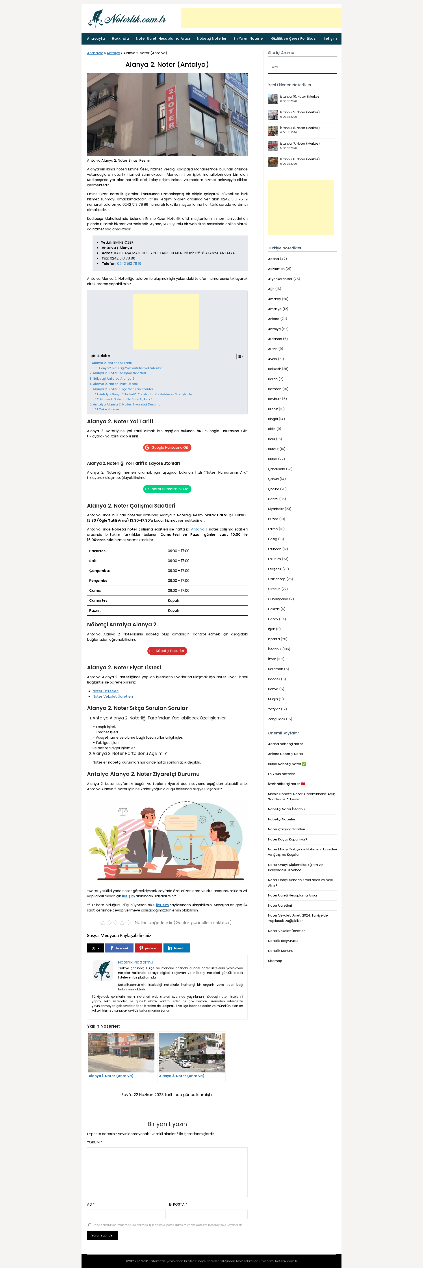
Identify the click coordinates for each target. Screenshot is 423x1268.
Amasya (275, 308)
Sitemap (275, 960)
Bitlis (271, 428)
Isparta (274, 639)
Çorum (273, 489)
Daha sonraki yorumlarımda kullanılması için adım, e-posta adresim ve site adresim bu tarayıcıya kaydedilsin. (168, 1225)
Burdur (273, 448)
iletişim (128, 896)
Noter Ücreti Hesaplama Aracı (163, 38)
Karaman (275, 669)
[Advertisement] (261, 18)
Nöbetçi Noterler (211, 38)
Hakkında (120, 38)
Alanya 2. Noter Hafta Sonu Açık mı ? (126, 399)
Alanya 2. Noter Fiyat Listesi (115, 384)
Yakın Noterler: (109, 409)
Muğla (273, 699)
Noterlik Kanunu (280, 950)
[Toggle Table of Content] (238, 356)
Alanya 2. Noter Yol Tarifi (112, 363)
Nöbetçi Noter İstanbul (286, 809)
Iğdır (271, 629)
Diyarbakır (276, 508)
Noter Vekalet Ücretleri (113, 696)
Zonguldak (276, 719)
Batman (274, 389)
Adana (273, 258)
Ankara (273, 318)
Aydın (272, 359)
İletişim (330, 38)
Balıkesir (274, 368)
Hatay (273, 619)
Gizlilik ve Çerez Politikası (294, 38)
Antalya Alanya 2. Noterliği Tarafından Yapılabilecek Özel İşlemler (146, 394)
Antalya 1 (199, 529)
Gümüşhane (278, 599)
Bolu (271, 439)
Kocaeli (274, 679)
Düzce (273, 519)
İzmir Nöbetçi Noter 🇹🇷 (286, 783)
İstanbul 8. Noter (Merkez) (300, 128)
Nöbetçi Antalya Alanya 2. (114, 378)
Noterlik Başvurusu (283, 940)
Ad (91, 1204)
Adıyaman (276, 268)
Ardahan (275, 338)
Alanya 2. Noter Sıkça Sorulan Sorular (123, 389)
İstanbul (274, 649)
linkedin (179, 948)
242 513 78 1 (129, 263)
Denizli (273, 499)
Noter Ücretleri (106, 691)
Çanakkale (276, 469)
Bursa (272, 459)
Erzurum (274, 559)
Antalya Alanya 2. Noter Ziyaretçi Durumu (126, 404)
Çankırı (273, 478)
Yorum (94, 1142)
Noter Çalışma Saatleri (286, 829)
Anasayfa (96, 38)
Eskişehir (274, 569)
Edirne (273, 529)
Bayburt (274, 398)
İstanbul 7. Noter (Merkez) (300, 143)
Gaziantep (277, 579)
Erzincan (274, 549)
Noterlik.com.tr (286, 1261)
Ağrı (271, 288)
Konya (273, 689)
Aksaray (274, 299)
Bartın (273, 379)
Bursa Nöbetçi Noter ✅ (287, 764)
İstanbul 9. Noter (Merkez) (300, 112)
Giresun (274, 588)
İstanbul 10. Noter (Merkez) (300, 96)
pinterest (151, 948)
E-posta (178, 1204)
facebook (122, 948)
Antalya (113, 53)
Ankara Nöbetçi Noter (285, 753)
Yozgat (274, 709)
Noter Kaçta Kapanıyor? (287, 839)
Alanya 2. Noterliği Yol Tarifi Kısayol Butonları (130, 368)
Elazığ (272, 539)
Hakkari (274, 609)
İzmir (272, 659)
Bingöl (273, 418)
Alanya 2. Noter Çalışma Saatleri (119, 373)
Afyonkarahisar (280, 278)
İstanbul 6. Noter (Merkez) (300, 159)
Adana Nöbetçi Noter (285, 743)
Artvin (272, 348)
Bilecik (273, 409)
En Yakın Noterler (249, 38)
